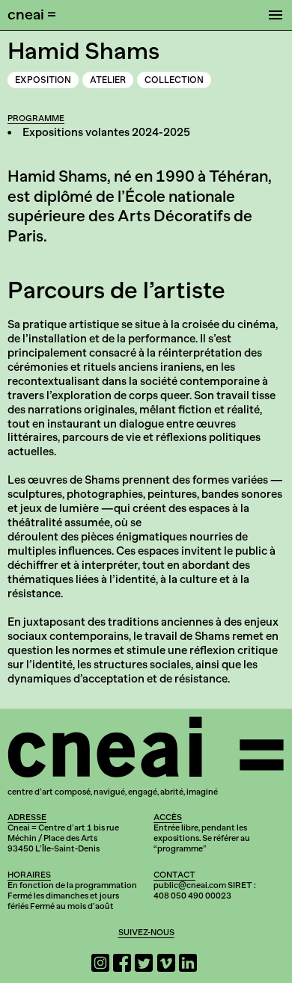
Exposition (43, 80)
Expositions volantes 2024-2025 (106, 132)
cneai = (31, 14)
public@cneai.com (189, 885)
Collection (174, 80)
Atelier (108, 80)
